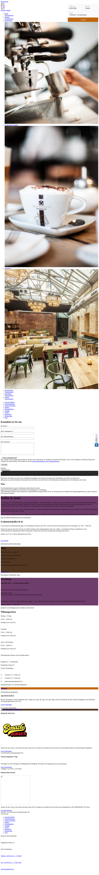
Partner (7, 407)
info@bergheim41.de (7, 869)
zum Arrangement (6, 751)
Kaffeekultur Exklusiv (11, 125)
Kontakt (3, 10)
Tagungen (8, 268)
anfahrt (8, 10)
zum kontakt (4, 540)
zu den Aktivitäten (6, 704)
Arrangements (9, 390)
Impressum (8, 414)
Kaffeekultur (8, 20)
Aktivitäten (8, 394)
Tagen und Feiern (10, 406)
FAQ (6, 418)
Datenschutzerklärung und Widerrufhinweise (45, 461)
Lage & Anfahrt (9, 402)
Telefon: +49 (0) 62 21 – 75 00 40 (11, 856)
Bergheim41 (4, 1)
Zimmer (7, 17)
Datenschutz (8, 416)
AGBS (7, 412)
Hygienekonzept (10, 404)
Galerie (7, 397)
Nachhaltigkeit (9, 409)
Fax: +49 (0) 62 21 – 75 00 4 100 (11, 862)
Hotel (6, 13)
